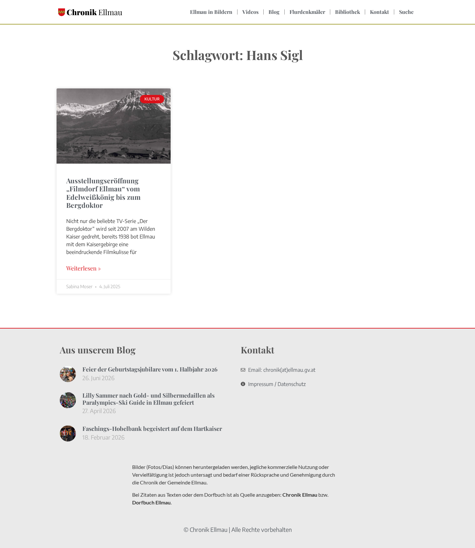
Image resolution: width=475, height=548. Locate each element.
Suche (406, 11)
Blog (274, 11)
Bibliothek (347, 11)
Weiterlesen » (83, 268)
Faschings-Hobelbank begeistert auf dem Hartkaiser (152, 428)
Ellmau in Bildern (211, 11)
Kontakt (379, 11)
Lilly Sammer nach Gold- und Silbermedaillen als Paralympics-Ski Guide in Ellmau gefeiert (148, 398)
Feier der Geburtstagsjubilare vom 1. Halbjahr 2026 (149, 369)
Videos (250, 11)
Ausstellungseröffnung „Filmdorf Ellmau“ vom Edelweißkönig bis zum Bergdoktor (103, 192)
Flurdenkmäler (307, 11)
